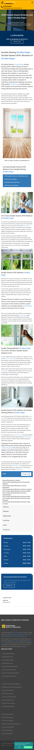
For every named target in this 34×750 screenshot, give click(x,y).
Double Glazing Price (7, 733)
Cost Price (6, 520)
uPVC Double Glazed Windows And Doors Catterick (17, 489)
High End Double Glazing (8, 703)
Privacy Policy (8, 745)
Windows (6, 511)
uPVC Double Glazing (7, 720)
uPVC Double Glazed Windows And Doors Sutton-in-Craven (16, 503)
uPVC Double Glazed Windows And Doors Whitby (16, 491)
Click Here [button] (24, 744)
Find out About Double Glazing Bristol (17, 160)
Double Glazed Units (7, 663)
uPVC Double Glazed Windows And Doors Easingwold (14, 486)
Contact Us (25, 474)
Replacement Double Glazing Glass (11, 724)
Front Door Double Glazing (9, 697)
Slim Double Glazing (7, 730)
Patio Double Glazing (7, 693)
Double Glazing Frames (8, 706)
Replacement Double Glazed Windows (12, 687)
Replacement (7, 516)
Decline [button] (19, 747)
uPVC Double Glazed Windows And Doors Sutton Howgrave (16, 499)
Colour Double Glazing (8, 727)
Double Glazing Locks (7, 717)
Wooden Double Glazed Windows (10, 673)
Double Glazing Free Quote (9, 676)
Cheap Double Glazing (8, 690)
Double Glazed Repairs (8, 660)
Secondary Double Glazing (9, 669)
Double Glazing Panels (8, 700)
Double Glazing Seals (7, 714)
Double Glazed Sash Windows (9, 666)
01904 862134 (7, 6)
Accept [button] (28, 747)
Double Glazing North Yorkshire (11, 480)
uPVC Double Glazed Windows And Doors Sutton (16, 496)
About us (6, 507)
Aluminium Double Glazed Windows (11, 684)
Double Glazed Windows (8, 653)
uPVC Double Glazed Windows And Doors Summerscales (14, 494)
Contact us (6, 529)
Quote (5, 525)
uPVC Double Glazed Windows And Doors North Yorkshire (16, 483)
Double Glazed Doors (7, 657)
